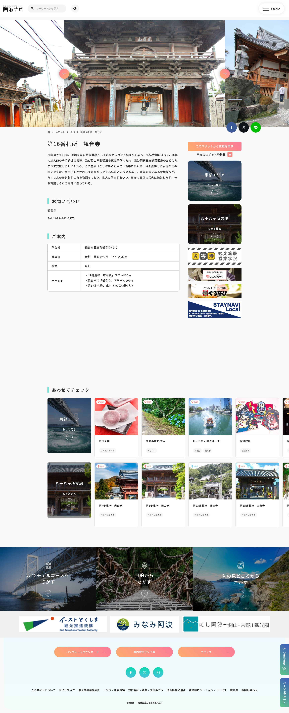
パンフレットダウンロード (82, 651)
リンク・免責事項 (114, 690)
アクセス (206, 651)
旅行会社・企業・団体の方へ (146, 690)
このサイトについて (43, 690)
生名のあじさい (155, 441)
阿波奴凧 (245, 441)
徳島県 (234, 690)
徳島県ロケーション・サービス (208, 690)
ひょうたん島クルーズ (206, 441)
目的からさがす (144, 579)
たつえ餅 (104, 441)
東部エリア (215, 181)
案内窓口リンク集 (144, 651)
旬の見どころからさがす (241, 579)
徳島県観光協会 (176, 690)
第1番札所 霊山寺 (157, 505)
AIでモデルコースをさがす (48, 579)
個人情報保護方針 (89, 690)
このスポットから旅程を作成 (214, 146)
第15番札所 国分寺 (252, 505)
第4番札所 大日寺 (110, 505)
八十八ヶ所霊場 (215, 224)
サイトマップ (67, 690)
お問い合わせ (250, 690)
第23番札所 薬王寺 (205, 505)
